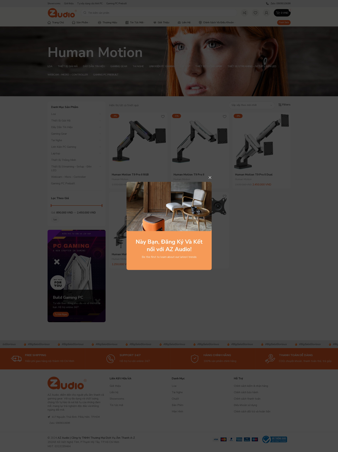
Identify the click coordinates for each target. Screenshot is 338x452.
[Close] (209, 177)
